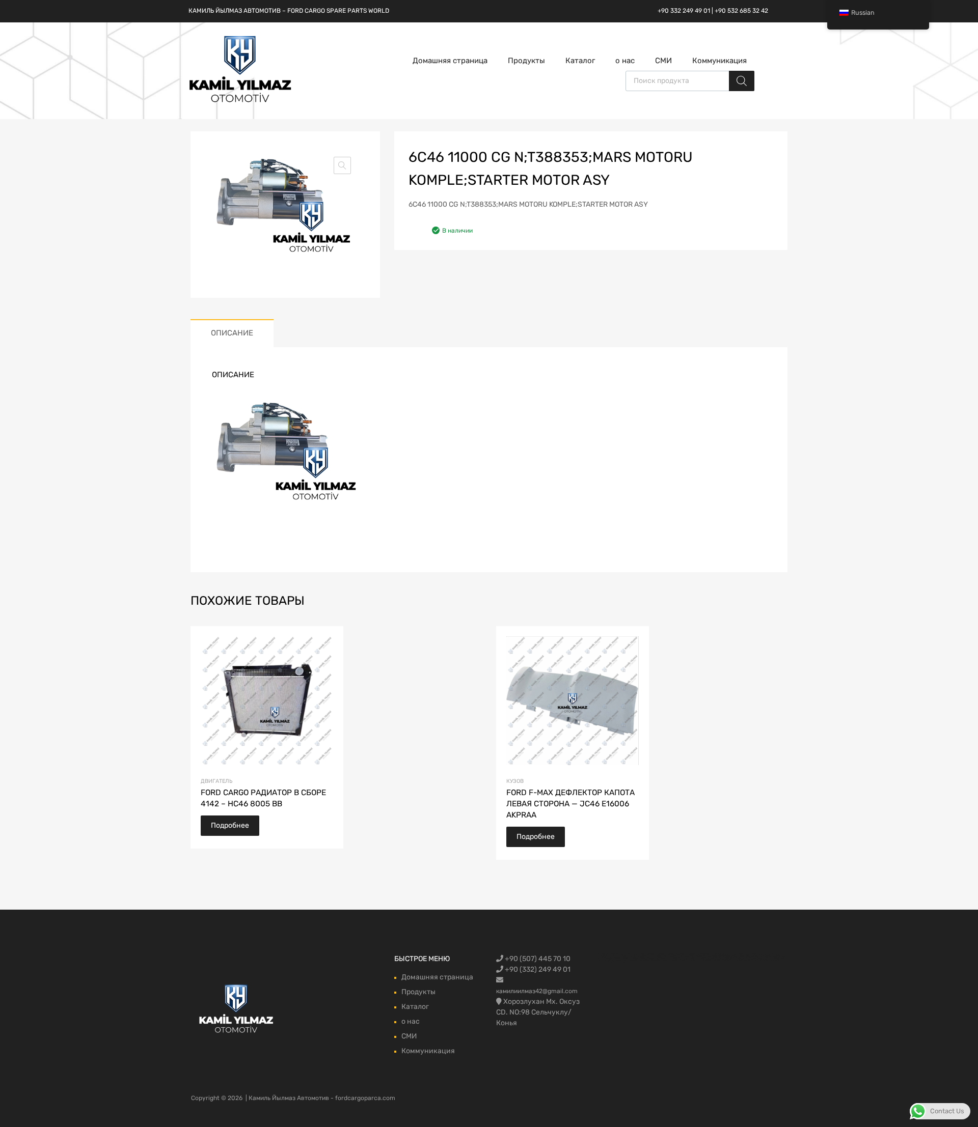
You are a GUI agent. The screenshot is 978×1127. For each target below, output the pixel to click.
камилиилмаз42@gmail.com (537, 991)
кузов (515, 781)
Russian (863, 12)
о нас (625, 60)
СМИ (663, 60)
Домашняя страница (450, 60)
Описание (232, 332)
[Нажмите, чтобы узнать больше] (236, 1009)
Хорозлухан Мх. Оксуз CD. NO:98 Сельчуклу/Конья (538, 1012)
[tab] (232, 333)
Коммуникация (719, 60)
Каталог (580, 60)
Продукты (526, 60)
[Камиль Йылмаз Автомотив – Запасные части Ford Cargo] (240, 101)
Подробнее (230, 825)
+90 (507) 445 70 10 (536, 958)
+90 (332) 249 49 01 (536, 969)
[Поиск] (741, 81)
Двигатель (216, 781)
